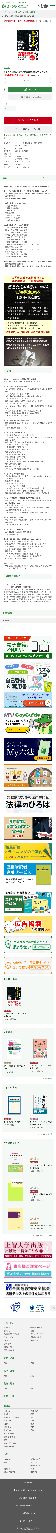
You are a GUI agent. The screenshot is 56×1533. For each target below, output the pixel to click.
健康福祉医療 (36, 1327)
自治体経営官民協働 (11, 1334)
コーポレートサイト (28, 1521)
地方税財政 (8, 1347)
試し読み (27, 80)
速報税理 (33, 1472)
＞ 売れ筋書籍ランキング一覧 (41, 1235)
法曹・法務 (9, 1358)
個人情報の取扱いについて (27, 1505)
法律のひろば (35, 1465)
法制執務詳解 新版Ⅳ (12, 1122)
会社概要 (28, 1482)
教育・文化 (9, 1371)
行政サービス (8, 1337)
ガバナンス (8, 1459)
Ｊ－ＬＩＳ (8, 1462)
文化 (32, 1376)
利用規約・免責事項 (28, 1498)
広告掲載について (28, 1513)
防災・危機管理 (30, 12)
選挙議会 (7, 1344)
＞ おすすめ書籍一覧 (44, 1134)
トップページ (6, 12)
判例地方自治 (35, 1459)
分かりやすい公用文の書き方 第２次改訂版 (41, 1166)
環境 (32, 1331)
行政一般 (7, 1327)
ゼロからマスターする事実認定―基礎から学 (41, 1123)
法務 (32, 1363)
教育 (5, 1376)
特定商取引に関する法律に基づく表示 (28, 1490)
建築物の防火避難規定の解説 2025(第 (41, 1195)
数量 (5, 104)
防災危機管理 (9, 1350)
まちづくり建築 (36, 1334)
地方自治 (7, 1331)
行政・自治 (17, 12)
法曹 (5, 1363)
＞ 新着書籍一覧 (46, 1078)
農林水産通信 (35, 1337)
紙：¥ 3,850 (30, 89)
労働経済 (34, 1340)
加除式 (7, 1406)
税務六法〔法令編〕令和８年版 (41, 1225)
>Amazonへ (34, 75)
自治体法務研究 (9, 1472)
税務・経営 (9, 1383)
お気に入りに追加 (30, 129)
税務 (5, 1388)
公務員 (6, 1340)
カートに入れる (30, 120)
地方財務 (7, 1469)
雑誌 (6, 1454)
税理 (32, 1469)
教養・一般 (9, 1396)
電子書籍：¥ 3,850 (30, 97)
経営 (32, 1388)
